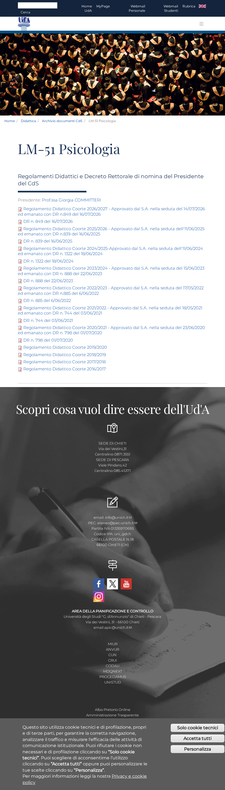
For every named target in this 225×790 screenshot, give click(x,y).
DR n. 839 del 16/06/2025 (47, 241)
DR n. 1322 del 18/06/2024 (48, 261)
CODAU (112, 666)
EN (202, 6)
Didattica (28, 121)
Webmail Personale (137, 8)
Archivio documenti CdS (62, 121)
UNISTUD (112, 682)
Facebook (99, 584)
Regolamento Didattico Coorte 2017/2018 (64, 361)
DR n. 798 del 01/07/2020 (48, 340)
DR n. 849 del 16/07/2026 (48, 221)
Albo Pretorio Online (112, 709)
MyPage (103, 6)
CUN (112, 655)
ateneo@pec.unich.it (115, 523)
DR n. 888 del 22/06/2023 (48, 280)
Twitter (112, 584)
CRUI (112, 660)
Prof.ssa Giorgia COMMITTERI (71, 200)
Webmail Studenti (171, 8)
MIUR (112, 644)
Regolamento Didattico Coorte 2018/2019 (64, 354)
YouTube (126, 584)
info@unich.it (116, 517)
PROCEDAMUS (112, 676)
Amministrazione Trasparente (112, 715)
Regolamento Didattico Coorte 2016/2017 (64, 368)
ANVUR (112, 649)
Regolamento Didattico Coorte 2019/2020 (65, 347)
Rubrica (188, 6)
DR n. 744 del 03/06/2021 (48, 320)
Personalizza (197, 749)
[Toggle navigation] (201, 23)
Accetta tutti (198, 738)
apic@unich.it (116, 627)
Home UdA (86, 8)
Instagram (99, 596)
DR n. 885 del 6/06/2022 (47, 300)
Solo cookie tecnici (197, 727)
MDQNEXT (112, 671)
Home (9, 121)
